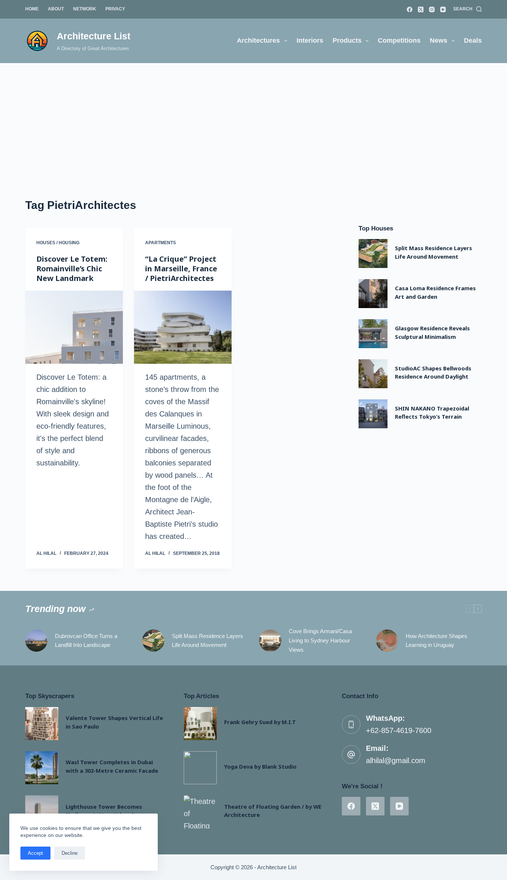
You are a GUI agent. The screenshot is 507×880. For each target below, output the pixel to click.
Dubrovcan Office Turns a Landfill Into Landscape (86, 640)
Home (32, 9)
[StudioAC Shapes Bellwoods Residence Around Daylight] (373, 373)
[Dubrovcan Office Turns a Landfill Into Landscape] (36, 640)
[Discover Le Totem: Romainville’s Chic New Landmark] (74, 327)
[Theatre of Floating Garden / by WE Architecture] (200, 811)
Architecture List (93, 36)
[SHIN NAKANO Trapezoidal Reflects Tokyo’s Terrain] (373, 413)
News (438, 40)
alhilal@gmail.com (395, 760)
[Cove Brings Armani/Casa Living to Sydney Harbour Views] (270, 640)
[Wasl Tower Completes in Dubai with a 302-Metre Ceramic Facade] (41, 767)
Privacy (115, 9)
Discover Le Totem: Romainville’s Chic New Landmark (71, 268)
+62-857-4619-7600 (398, 730)
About (56, 9)
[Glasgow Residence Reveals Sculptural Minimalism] (373, 333)
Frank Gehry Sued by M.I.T (260, 722)
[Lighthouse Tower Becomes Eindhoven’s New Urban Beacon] (41, 811)
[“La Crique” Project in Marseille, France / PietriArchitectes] (183, 327)
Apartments (160, 242)
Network (84, 9)
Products (347, 40)
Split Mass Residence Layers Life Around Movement (207, 640)
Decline (70, 853)
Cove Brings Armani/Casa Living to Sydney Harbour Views (320, 640)
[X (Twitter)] (420, 9)
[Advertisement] (253, 119)
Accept (35, 853)
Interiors (310, 40)
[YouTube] (443, 9)
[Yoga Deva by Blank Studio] (200, 767)
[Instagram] (432, 9)
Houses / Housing (57, 242)
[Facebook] (409, 9)
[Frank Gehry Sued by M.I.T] (200, 723)
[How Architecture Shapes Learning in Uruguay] (387, 640)
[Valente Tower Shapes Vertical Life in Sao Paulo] (41, 723)
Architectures (258, 40)
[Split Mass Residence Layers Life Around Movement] (373, 253)
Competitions (399, 40)
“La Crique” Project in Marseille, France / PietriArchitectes (181, 268)
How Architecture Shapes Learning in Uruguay (436, 640)
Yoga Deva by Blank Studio (260, 766)
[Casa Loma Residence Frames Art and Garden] (373, 293)
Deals (473, 40)
